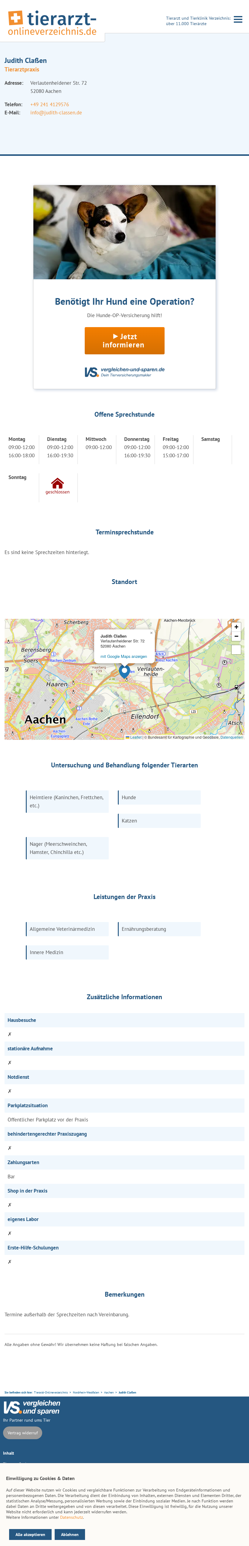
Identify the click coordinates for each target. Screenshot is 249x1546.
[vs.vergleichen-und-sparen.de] (32, 1413)
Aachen (109, 1392)
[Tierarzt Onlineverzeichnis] (52, 36)
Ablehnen (70, 1534)
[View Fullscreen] (236, 649)
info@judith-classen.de (56, 112)
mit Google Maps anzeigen (124, 656)
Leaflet (135, 737)
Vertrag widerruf (23, 1433)
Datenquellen (231, 737)
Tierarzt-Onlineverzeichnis (51, 1392)
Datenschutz (71, 1517)
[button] (124, 671)
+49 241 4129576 (49, 104)
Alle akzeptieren (30, 1534)
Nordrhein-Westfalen (86, 1392)
